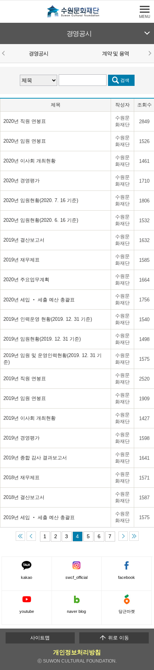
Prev (4, 53)
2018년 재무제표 (22, 477)
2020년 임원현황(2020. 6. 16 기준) (40, 220)
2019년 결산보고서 (23, 240)
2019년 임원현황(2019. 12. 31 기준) (42, 339)
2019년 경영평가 (21, 438)
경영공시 (79, 33)
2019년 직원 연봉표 (24, 378)
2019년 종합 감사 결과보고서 (35, 457)
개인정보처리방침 (77, 652)
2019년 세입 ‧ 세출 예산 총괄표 (39, 517)
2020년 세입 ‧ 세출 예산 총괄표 (39, 300)
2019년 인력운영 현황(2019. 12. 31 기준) (47, 319)
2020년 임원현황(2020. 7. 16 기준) (40, 200)
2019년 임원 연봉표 (24, 398)
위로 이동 (118, 637)
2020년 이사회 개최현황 (29, 161)
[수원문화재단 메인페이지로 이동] (77, 16)
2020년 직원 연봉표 (24, 121)
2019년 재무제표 (21, 260)
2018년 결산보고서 (24, 497)
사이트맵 (40, 637)
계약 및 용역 (115, 53)
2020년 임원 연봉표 (24, 141)
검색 (124, 80)
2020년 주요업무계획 (26, 279)
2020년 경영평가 (22, 180)
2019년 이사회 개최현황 (29, 418)
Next (149, 53)
